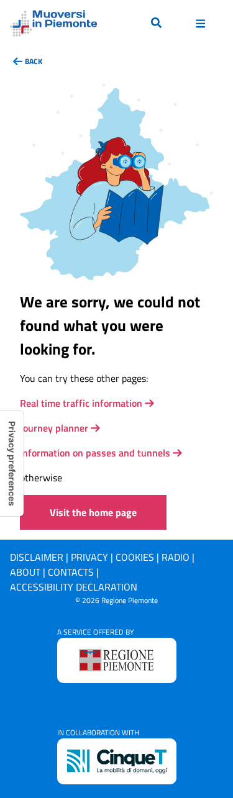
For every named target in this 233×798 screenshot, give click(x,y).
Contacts (71, 571)
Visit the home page (93, 512)
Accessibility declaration (73, 586)
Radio (176, 557)
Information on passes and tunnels (95, 452)
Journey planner (54, 427)
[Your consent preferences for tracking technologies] (12, 463)
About (25, 571)
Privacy (89, 557)
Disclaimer (36, 557)
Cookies (135, 557)
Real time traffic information (81, 403)
